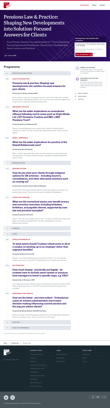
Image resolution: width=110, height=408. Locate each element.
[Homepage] (8, 5)
